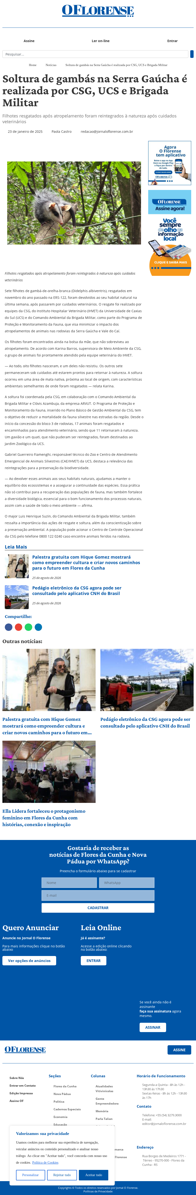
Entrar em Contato (23, 1086)
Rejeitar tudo (62, 1175)
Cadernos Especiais (67, 1109)
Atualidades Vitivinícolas (104, 1088)
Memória (102, 1111)
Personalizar (30, 1175)
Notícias (51, 65)
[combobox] (95, 54)
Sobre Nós (17, 1078)
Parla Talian (104, 1119)
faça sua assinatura (155, 1011)
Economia (60, 1117)
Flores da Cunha (65, 1086)
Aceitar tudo (93, 1175)
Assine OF (17, 1101)
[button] (26, 11)
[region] (62, 1155)
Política (59, 1102)
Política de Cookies (45, 1162)
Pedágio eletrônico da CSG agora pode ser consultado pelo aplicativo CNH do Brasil (145, 722)
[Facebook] (142, 1136)
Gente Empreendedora (107, 1101)
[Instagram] (153, 1136)
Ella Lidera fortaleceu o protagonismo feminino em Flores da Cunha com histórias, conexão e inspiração (43, 817)
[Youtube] (164, 1136)
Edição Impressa (21, 1093)
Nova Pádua (62, 1094)
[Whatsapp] (175, 1136)
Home (33, 65)
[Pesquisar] (192, 54)
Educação (60, 1125)
